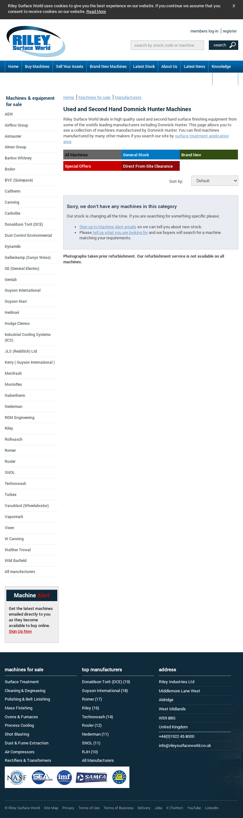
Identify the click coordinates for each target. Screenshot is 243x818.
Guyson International (22, 290)
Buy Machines (37, 66)
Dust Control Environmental (28, 235)
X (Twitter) (174, 807)
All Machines (76, 154)
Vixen (9, 527)
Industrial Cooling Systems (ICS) (28, 337)
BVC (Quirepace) (19, 179)
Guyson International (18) (105, 690)
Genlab (11, 279)
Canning (12, 202)
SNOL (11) (91, 742)
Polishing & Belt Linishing (27, 699)
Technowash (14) (97, 716)
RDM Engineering (19, 417)
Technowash (15, 483)
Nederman (13, 406)
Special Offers (78, 166)
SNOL (10, 472)
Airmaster (13, 136)
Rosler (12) (92, 725)
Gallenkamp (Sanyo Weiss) (28, 257)
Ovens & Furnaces (21, 716)
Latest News (194, 66)
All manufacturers (20, 571)
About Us (169, 66)
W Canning (14, 538)
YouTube (194, 807)
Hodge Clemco (17, 323)
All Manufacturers (98, 760)
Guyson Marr (16, 301)
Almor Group (15, 146)
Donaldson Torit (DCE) (24, 224)
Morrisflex (13, 384)
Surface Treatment (22, 681)
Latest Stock (144, 66)
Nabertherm (15, 395)
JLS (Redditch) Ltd (21, 351)
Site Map (51, 807)
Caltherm (12, 191)
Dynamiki (13, 246)
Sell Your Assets (69, 66)
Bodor (10, 168)
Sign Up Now (20, 631)
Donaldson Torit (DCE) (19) (106, 681)
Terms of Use (89, 807)
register (230, 30)
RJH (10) (90, 751)
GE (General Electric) (22, 268)
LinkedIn (211, 807)
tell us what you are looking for (120, 232)
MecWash (13, 373)
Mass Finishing (18, 707)
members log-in (204, 30)
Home (13, 66)
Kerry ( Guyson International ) (30, 362)
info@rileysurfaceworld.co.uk (185, 745)
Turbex (10, 494)
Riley (9, 428)
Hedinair (12, 312)
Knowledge (221, 66)
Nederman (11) (95, 734)
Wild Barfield (16, 560)
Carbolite (12, 213)
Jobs (158, 807)
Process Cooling (19, 725)
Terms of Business (119, 807)
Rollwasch (13, 439)
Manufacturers (128, 97)
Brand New (191, 154)
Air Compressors (19, 751)
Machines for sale (94, 97)
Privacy (68, 807)
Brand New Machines (108, 66)
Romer (10, 450)
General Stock (136, 154)
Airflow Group (16, 125)
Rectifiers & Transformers (28, 760)
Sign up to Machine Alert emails (107, 226)
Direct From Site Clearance (148, 166)
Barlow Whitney (18, 157)
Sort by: (176, 181)
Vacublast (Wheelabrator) (27, 505)
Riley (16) (90, 707)
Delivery (144, 807)
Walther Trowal (18, 549)
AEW (9, 113)
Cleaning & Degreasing (25, 690)
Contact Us (225, 78)
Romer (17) (92, 699)
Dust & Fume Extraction (26, 742)
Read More (96, 11)
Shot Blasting (17, 734)
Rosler (10, 461)
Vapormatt (14, 516)
